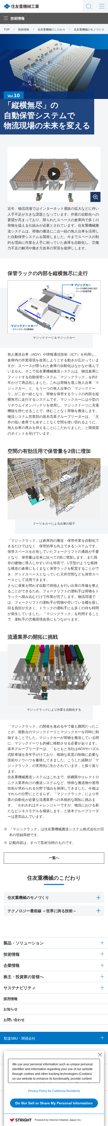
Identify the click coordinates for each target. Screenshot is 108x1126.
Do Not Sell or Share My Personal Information (54, 1103)
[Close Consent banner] (100, 1055)
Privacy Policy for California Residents (54, 1091)
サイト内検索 (89, 6)
